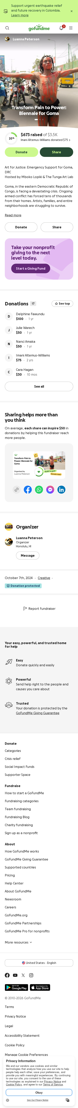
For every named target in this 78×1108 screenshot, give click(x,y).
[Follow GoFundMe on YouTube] (15, 975)
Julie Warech (25, 328)
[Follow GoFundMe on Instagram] (31, 975)
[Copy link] (17, 489)
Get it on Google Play (16, 987)
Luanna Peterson (29, 538)
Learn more (20, 15)
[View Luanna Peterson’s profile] (9, 542)
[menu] (71, 28)
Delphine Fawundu (30, 314)
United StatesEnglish (41, 962)
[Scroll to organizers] (7, 39)
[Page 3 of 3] (42, 119)
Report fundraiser (41, 608)
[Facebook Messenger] (50, 489)
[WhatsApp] (39, 489)
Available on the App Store (40, 987)
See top (64, 303)
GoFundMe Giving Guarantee (37, 713)
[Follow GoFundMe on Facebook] (7, 975)
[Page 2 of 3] (40, 119)
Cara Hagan (24, 369)
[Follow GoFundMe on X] (23, 975)
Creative (44, 578)
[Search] (7, 28)
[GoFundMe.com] (39, 28)
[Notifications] (61, 28)
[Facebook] (28, 489)
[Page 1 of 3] (36, 119)
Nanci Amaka (25, 341)
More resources (16, 942)
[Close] (71, 11)
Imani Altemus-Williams (33, 355)
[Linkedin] (61, 489)
